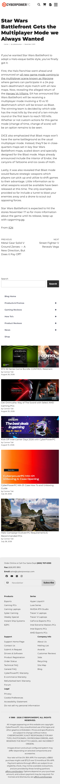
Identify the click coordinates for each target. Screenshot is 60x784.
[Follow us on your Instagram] (22, 576)
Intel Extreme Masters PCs (43, 625)
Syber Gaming (11, 613)
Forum (7, 685)
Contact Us (9, 645)
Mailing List (43, 645)
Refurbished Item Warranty (17, 681)
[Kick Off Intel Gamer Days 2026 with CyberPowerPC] (30, 427)
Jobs (40, 657)
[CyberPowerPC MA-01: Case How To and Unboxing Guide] (30, 467)
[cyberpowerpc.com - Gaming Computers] (16, 4)
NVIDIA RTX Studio (39, 609)
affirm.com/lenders (14, 771)
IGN (11, 227)
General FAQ (10, 669)
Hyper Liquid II (37, 601)
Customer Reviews (47, 653)
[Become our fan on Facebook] (7, 576)
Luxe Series (35, 605)
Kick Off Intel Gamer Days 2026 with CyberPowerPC (28, 439)
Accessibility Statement (15, 701)
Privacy (7, 694)
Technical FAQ (11, 665)
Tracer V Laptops (38, 613)
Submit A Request (13, 649)
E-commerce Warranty (15, 677)
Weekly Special (11, 617)
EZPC (6, 625)
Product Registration (14, 657)
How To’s (31, 316)
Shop (7, 336)
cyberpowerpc (17, 44)
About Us (42, 641)
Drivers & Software (13, 653)
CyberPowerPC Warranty (16, 673)
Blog (40, 669)
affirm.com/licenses (43, 777)
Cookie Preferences (13, 697)
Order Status (10, 661)
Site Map (42, 665)
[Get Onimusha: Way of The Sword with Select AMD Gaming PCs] (30, 390)
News (31, 330)
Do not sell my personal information (22, 705)
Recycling (42, 661)
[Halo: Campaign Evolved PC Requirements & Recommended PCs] (30, 515)
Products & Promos (31, 303)
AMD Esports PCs (38, 632)
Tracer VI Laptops (38, 617)
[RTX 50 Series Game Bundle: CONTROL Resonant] (30, 356)
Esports (8, 601)
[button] (39, 4)
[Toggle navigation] (56, 4)
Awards (41, 649)
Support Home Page (14, 641)
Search (4, 278)
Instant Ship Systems (14, 621)
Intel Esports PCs (38, 629)
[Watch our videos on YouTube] (12, 576)
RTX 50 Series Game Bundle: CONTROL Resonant (26, 369)
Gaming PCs (10, 605)
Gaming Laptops (12, 609)
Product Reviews (31, 323)
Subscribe (49, 582)
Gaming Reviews (31, 309)
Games (6, 44)
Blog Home (10, 296)
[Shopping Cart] (44, 4)
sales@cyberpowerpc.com (22, 571)
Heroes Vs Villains (17, 93)
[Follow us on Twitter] (17, 576)
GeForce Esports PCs (40, 621)
